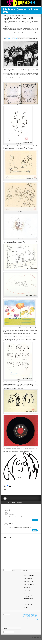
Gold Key (32, 618)
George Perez (29, 618)
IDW (24, 620)
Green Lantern (36, 618)
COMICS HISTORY (27, 583)
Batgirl (37, 614)
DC (26, 618)
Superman (25, 624)
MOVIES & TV (26, 596)
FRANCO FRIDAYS (27, 590)
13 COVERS (26, 573)
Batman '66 (30, 615)
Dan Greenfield (15, 18)
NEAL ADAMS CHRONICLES (28, 598)
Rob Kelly (37, 622)
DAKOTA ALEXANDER (27, 586)
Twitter (21, 502)
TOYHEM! (34, 624)
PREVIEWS (26, 601)
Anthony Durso (28, 614)
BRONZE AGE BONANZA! (28, 578)
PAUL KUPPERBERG (27, 599)
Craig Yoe (34, 616)
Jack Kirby (26, 620)
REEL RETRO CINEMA (28, 604)
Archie (32, 614)
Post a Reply (35, 519)
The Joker (31, 624)
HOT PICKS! (26, 592)
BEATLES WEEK (20, 24)
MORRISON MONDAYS (28, 595)
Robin (35, 622)
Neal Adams (34, 621)
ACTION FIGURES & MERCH (29, 575)
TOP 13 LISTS (26, 607)
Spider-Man (25, 623)
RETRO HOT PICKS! (27, 605)
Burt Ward (36, 615)
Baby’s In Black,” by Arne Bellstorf (11, 38)
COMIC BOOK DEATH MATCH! (29, 581)
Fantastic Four (25, 618)
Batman (25, 615)
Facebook (19, 502)
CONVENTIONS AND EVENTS (29, 584)
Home (4, 15)
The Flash (28, 624)
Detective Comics (33, 617)
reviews (32, 622)
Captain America (25, 616)
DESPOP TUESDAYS (27, 587)
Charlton (32, 616)
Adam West (25, 614)
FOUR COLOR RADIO (27, 589)
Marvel (36, 620)
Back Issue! (34, 614)
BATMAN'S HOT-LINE (27, 576)
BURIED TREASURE (27, 579)
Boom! (33, 615)
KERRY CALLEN (27, 593)
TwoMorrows (25, 624)
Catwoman (28, 616)
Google (17, 502)
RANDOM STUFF (27, 602)
